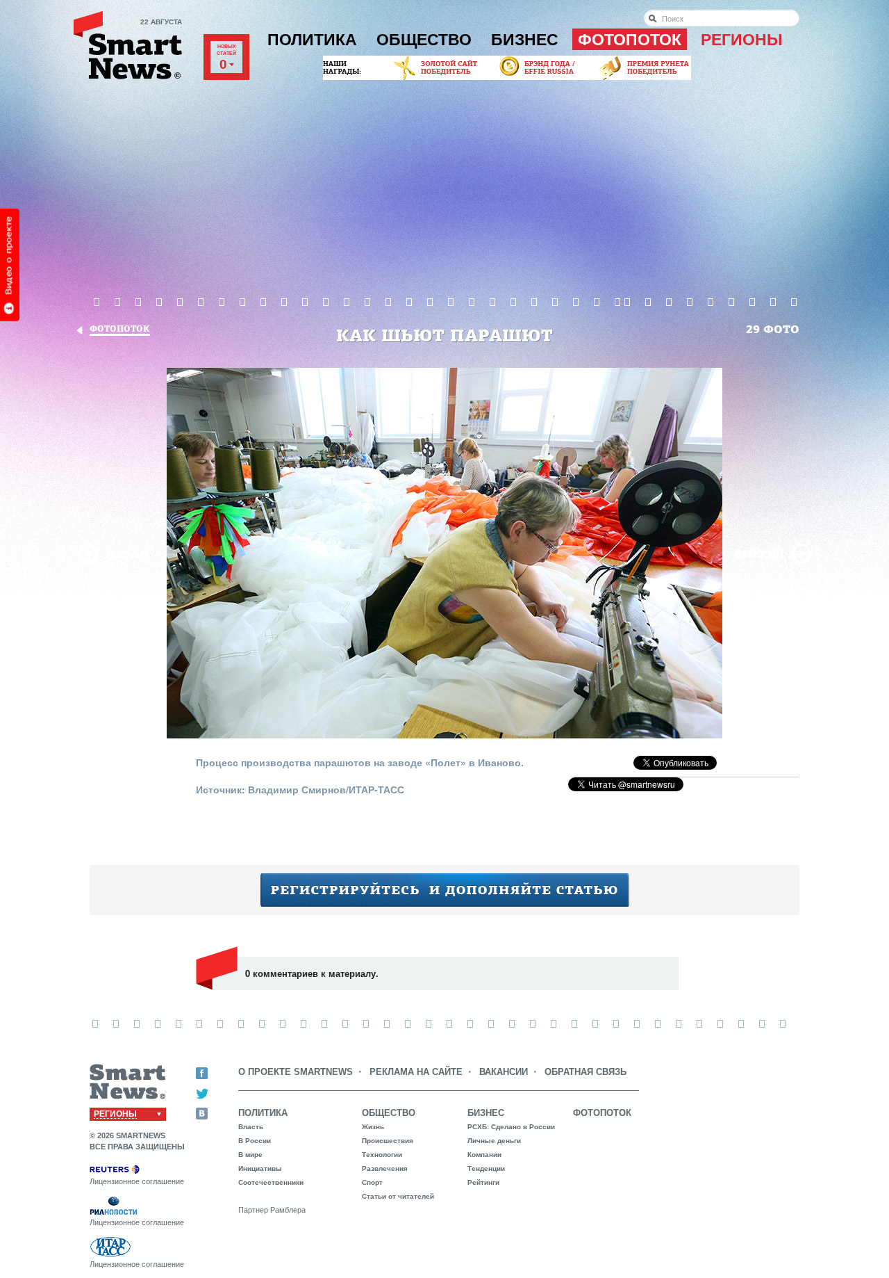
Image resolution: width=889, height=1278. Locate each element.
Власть (250, 1127)
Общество (424, 40)
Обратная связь (585, 1072)
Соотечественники (271, 1182)
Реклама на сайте (416, 1072)
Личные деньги (494, 1140)
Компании (484, 1154)
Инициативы (260, 1168)
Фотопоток (629, 40)
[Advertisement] (444, 187)
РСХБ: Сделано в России (511, 1127)
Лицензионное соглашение (137, 1181)
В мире (250, 1154)
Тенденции (486, 1168)
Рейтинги (483, 1182)
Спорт (372, 1182)
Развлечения (385, 1168)
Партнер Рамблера (272, 1210)
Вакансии (503, 1072)
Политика (312, 40)
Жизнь (373, 1127)
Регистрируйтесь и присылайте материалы (444, 890)
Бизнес (524, 40)
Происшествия (387, 1140)
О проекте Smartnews (295, 1072)
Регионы (742, 40)
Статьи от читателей (398, 1196)
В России (254, 1140)
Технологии (382, 1154)
